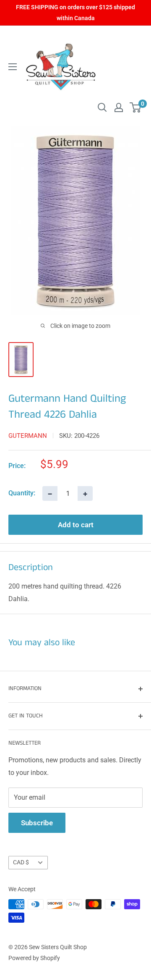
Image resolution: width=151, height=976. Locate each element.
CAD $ (21, 862)
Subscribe (37, 823)
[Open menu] (12, 66)
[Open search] (102, 107)
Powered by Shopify (34, 958)
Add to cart (76, 525)
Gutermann (27, 436)
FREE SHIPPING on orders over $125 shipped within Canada (75, 12)
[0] (135, 107)
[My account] (119, 107)
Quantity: (21, 493)
